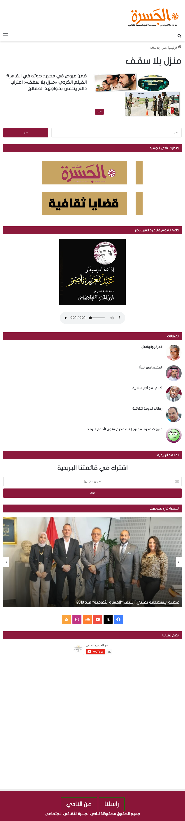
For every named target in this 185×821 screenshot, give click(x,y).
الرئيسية (173, 48)
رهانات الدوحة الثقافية (147, 408)
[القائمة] (5, 35)
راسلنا (111, 804)
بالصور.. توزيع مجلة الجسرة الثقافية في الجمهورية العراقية (63, 602)
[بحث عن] (179, 35)
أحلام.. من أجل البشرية (147, 388)
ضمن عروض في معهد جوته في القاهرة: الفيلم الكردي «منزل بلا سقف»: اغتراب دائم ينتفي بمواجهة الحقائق (46, 82)
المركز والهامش (151, 347)
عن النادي (79, 804)
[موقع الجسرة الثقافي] (153, 15)
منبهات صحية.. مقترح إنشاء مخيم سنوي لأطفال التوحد (124, 429)
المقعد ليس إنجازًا (150, 367)
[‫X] (108, 619)
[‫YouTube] (97, 619)
